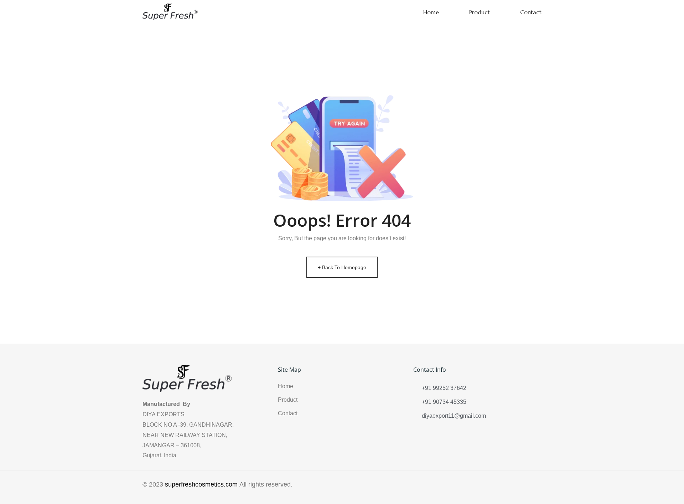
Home (431, 12)
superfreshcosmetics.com (201, 484)
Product (479, 12)
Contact (531, 12)
